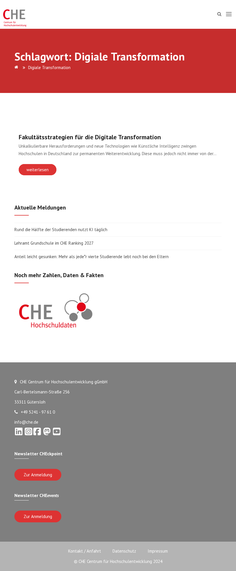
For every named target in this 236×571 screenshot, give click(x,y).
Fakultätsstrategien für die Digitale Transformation (90, 137)
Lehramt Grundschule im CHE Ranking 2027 (54, 243)
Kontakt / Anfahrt (84, 551)
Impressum (158, 551)
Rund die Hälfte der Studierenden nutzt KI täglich (60, 229)
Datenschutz (124, 551)
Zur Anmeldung (38, 474)
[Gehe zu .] (17, 67)
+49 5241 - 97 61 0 (38, 412)
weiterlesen (37, 169)
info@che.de (26, 422)
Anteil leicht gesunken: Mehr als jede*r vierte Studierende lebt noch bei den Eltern (91, 256)
